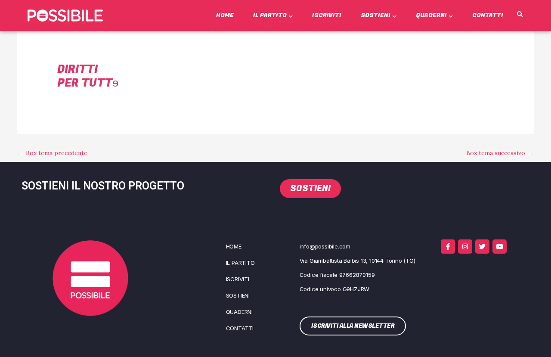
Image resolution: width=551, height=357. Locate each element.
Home (225, 15)
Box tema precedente (52, 153)
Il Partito (270, 15)
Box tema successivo (499, 153)
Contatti (487, 15)
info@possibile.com (325, 246)
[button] (520, 14)
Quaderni (431, 15)
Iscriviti (326, 15)
